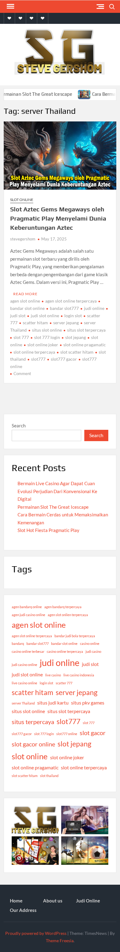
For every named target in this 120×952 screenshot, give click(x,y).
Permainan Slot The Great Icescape (53, 507)
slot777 (38, 359)
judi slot (90, 664)
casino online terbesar (28, 651)
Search (19, 425)
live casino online (24, 683)
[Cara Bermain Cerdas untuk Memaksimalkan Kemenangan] (76, 94)
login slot (73, 315)
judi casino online (24, 665)
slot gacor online (33, 744)
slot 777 (21, 337)
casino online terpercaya (65, 651)
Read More (25, 294)
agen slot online (25, 300)
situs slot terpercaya (86, 330)
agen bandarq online (27, 607)
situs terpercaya (33, 721)
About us (52, 900)
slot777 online (66, 734)
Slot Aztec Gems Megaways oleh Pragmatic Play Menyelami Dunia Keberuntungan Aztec (58, 218)
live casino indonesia (78, 675)
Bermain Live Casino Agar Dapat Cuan (56, 483)
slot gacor (93, 732)
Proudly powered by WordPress (35, 933)
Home (16, 900)
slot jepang (75, 337)
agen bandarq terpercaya (63, 607)
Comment (22, 373)
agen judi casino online (28, 615)
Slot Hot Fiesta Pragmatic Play (48, 530)
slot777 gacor (64, 359)
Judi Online (88, 900)
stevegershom (22, 238)
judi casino (93, 651)
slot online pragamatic (84, 344)
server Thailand (23, 703)
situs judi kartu (53, 702)
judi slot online (45, 315)
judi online (94, 308)
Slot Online (21, 199)
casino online (89, 643)
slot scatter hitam (77, 352)
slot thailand (49, 776)
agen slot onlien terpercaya (68, 615)
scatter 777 (64, 683)
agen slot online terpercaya (71, 300)
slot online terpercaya (34, 352)
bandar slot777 (64, 308)
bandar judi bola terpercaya (74, 636)
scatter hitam (35, 322)
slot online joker (42, 344)
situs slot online (47, 330)
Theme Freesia (60, 940)
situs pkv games (87, 702)
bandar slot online (64, 643)
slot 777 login (47, 337)
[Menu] (10, 6)
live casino (53, 675)
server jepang (66, 322)
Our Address (23, 910)
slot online (30, 756)
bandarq (18, 643)
